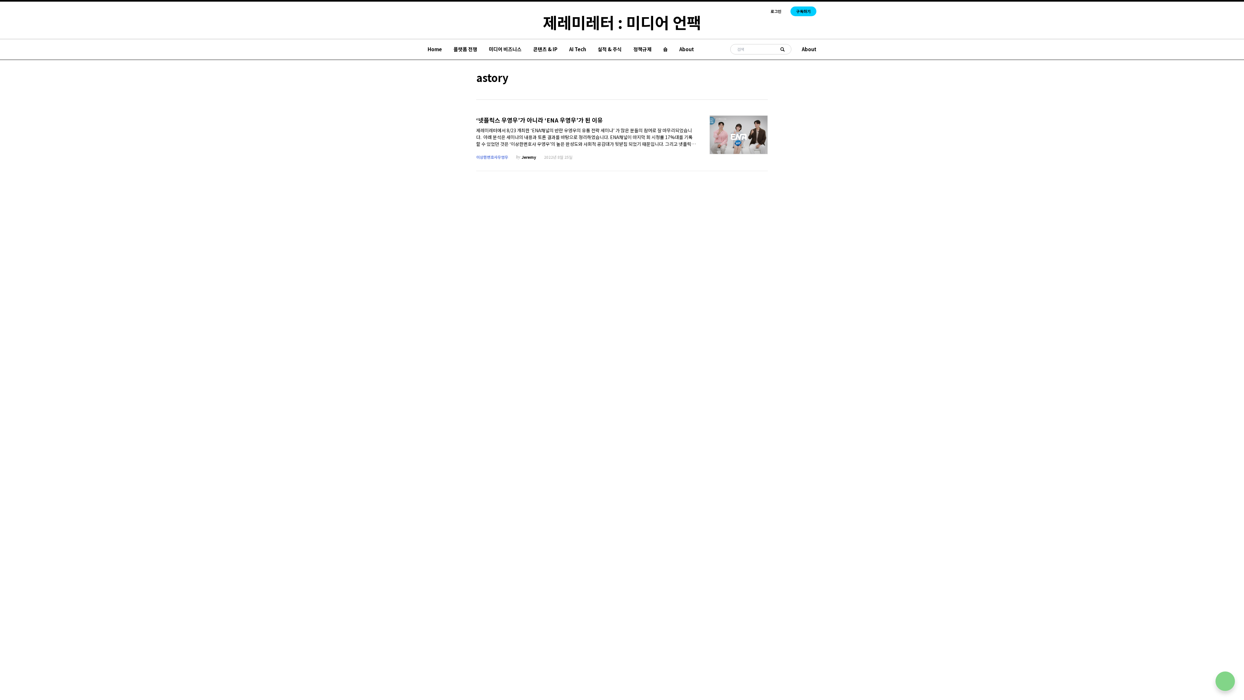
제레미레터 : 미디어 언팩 (622, 22)
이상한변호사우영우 (492, 157)
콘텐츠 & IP (545, 49)
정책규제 (642, 49)
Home (435, 49)
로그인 (776, 11)
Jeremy (529, 157)
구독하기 (803, 11)
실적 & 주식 (610, 49)
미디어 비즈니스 (505, 49)
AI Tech (577, 49)
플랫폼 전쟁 (465, 49)
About (686, 49)
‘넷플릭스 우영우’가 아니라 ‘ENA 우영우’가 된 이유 (539, 120)
